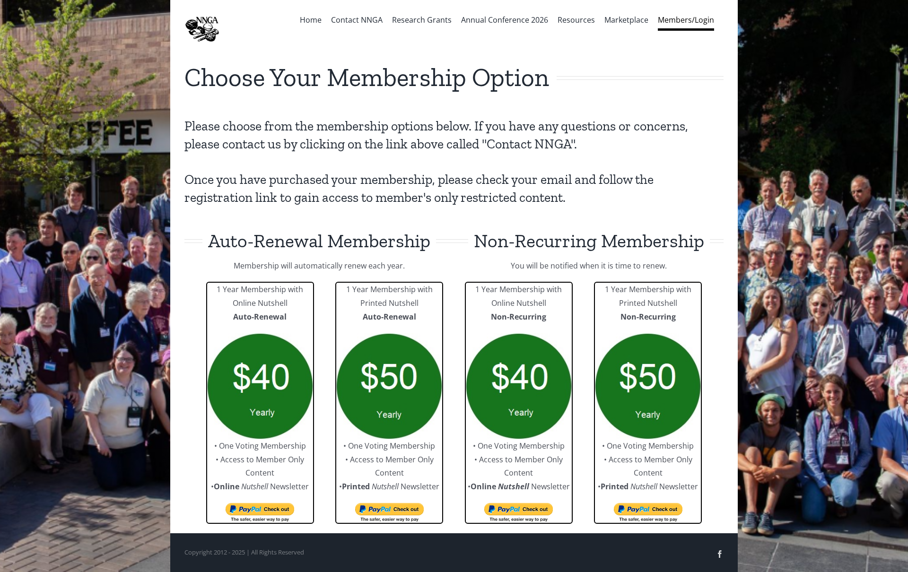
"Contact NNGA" (528, 144)
